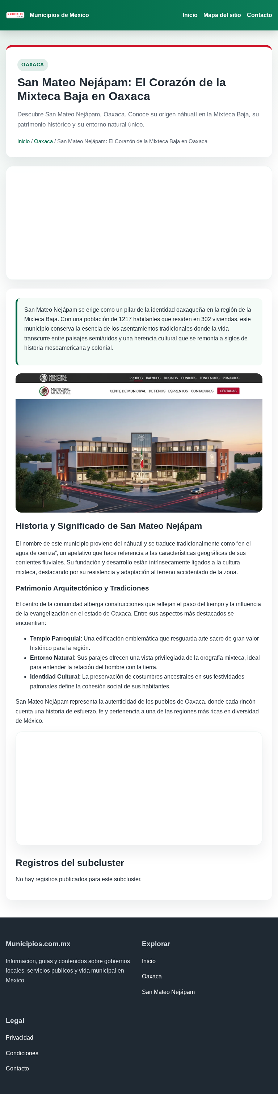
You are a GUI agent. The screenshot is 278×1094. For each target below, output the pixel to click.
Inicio (190, 15)
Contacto (259, 15)
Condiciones (22, 1053)
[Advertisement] (139, 223)
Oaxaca (43, 141)
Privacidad (19, 1038)
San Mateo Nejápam (168, 992)
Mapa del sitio (222, 15)
